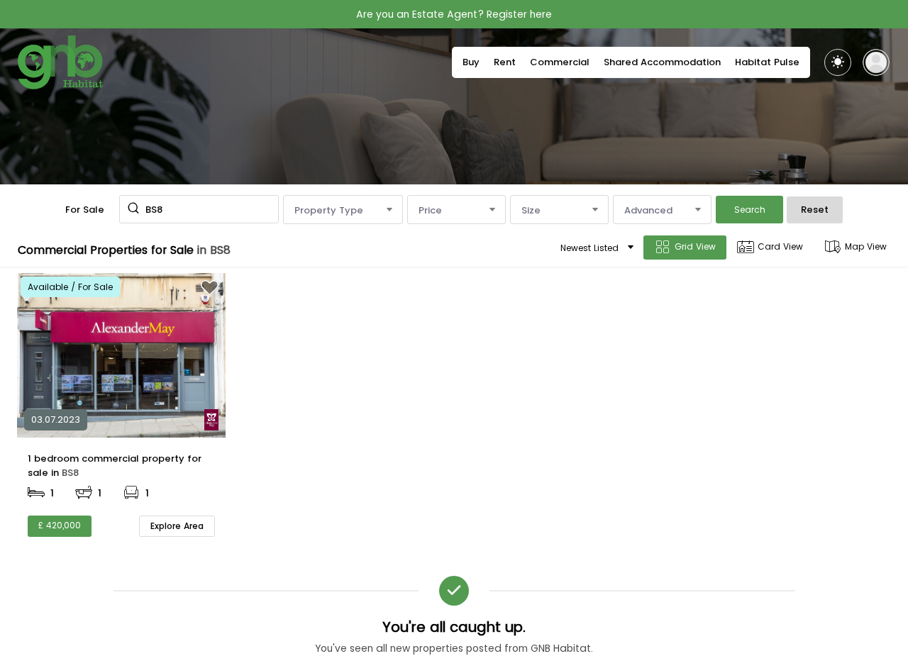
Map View (866, 246)
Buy (471, 62)
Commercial (559, 62)
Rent (505, 62)
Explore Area (177, 526)
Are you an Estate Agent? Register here (454, 14)
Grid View (695, 246)
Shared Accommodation (662, 62)
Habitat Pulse (767, 62)
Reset (815, 209)
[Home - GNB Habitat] (60, 62)
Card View (780, 246)
